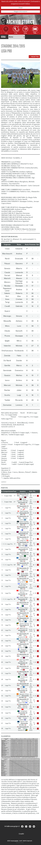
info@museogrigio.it (12, 826)
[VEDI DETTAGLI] (38, 496)
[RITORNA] (34, 56)
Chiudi (20, 7)
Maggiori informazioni (20, 11)
